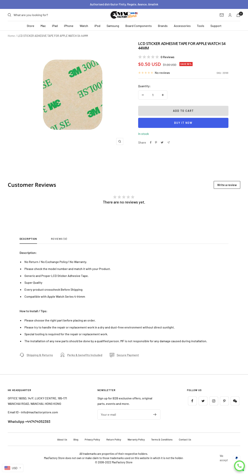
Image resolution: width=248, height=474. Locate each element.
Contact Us (185, 439)
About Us (62, 439)
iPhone (68, 26)
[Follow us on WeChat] (235, 400)
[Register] (155, 414)
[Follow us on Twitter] (203, 400)
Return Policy (113, 439)
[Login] (230, 15)
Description (28, 238)
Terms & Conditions (161, 439)
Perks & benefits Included (84, 355)
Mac (43, 26)
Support (215, 26)
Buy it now (183, 122)
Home (11, 35)
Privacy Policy (92, 439)
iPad (55, 26)
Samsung (113, 26)
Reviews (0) (59, 238)
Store (30, 26)
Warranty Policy (136, 439)
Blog (75, 439)
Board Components (138, 26)
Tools (200, 26)
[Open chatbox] (239, 465)
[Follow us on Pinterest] (224, 400)
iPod (97, 26)
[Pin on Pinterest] (156, 142)
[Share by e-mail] (168, 142)
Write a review (227, 185)
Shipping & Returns (40, 355)
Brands (163, 26)
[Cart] (238, 15)
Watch (84, 26)
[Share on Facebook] (151, 142)
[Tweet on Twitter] (162, 142)
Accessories (182, 26)
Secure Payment (128, 355)
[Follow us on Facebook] (192, 400)
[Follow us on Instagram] (213, 400)
